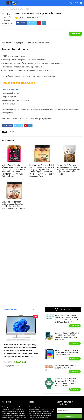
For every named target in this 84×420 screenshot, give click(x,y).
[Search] (71, 3)
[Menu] (2, 3)
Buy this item (75, 326)
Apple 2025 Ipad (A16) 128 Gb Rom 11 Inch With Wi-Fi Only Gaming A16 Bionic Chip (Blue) (67, 352)
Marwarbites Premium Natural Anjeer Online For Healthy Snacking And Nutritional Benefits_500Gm (14, 205)
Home (3, 9)
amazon (11, 132)
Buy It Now (75, 34)
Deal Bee (21, 18)
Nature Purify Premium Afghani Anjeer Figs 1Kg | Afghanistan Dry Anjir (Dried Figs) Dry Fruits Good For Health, (68, 169)
